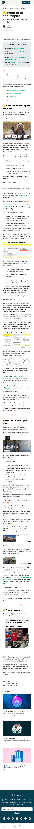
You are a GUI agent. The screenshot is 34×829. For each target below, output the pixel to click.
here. (4, 583)
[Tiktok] (17, 818)
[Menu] (32, 2)
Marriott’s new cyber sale (15, 93)
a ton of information (19, 155)
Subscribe (26, 2)
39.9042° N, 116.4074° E (10, 685)
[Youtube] (13, 818)
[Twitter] (4, 818)
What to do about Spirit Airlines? (17, 90)
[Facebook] (21, 818)
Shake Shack (23, 51)
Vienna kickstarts (17, 62)
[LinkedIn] (8, 818)
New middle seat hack (17, 48)
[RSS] (30, 818)
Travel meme (12, 96)
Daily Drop (5, 8)
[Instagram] (25, 818)
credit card (17, 376)
